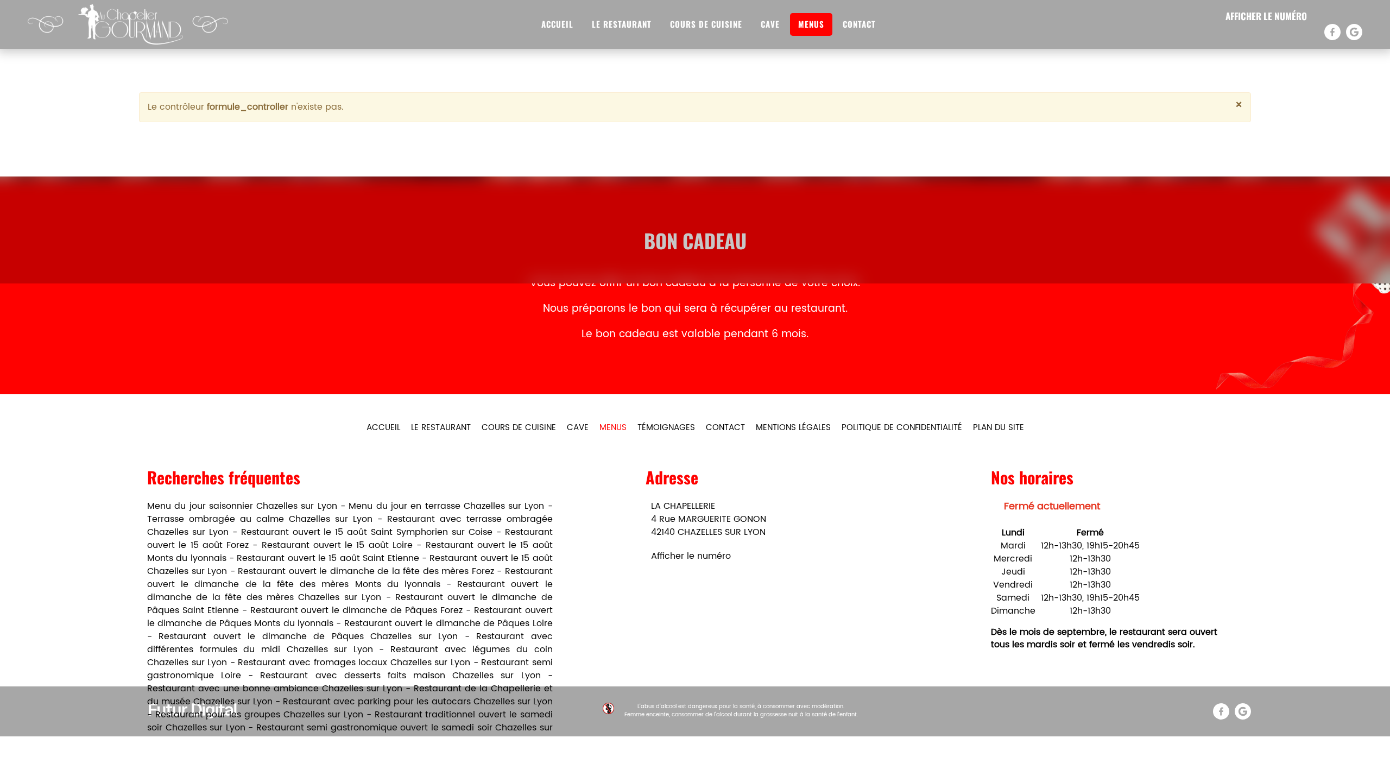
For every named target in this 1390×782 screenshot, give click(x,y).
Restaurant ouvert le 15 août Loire (337, 545)
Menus (811, 24)
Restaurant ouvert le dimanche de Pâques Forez (356, 610)
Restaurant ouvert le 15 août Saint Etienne (328, 558)
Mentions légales (793, 427)
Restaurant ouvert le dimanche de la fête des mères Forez (366, 571)
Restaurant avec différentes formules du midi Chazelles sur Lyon (350, 643)
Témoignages (666, 427)
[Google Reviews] (1354, 32)
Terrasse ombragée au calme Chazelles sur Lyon (259, 519)
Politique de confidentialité (902, 427)
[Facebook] (1332, 32)
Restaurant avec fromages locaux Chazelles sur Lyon (354, 662)
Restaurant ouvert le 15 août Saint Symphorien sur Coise (366, 532)
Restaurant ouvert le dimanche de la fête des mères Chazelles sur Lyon (350, 590)
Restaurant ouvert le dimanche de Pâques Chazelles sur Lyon (308, 636)
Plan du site (998, 427)
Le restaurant (622, 24)
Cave (770, 24)
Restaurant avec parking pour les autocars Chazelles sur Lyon (417, 702)
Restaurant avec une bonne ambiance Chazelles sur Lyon (274, 689)
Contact (859, 24)
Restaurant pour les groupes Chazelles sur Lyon (259, 715)
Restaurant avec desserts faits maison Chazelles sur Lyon (400, 676)
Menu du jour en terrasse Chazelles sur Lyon (446, 506)
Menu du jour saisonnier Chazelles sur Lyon (242, 506)
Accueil (557, 24)
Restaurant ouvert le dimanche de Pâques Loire (448, 623)
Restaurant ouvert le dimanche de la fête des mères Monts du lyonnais (350, 577)
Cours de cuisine (706, 24)
